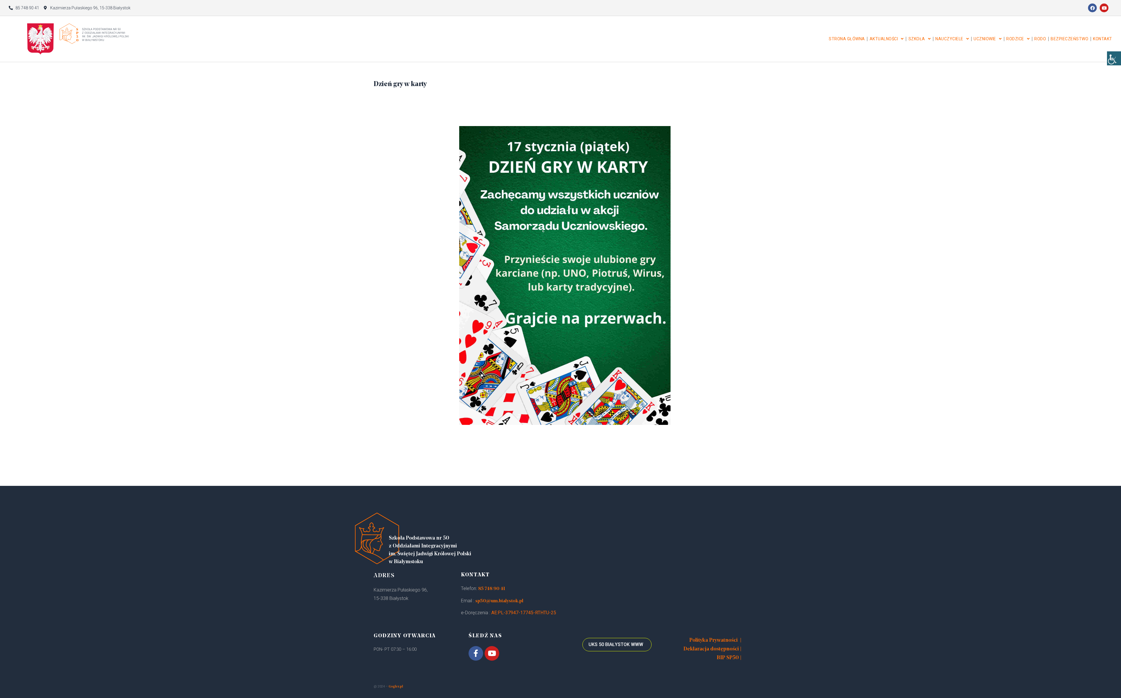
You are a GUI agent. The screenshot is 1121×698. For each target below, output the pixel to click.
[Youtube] (1104, 8)
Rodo (1040, 38)
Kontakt (1102, 38)
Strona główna (847, 38)
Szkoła (916, 38)
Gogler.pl (396, 686)
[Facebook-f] (476, 653)
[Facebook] (1092, 8)
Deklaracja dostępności (711, 649)
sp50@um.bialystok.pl (499, 601)
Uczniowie (985, 38)
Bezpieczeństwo (1069, 38)
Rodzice (1015, 38)
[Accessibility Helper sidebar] (1114, 58)
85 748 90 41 (491, 589)
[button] (617, 644)
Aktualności (884, 38)
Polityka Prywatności (713, 640)
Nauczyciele (949, 38)
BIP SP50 (728, 658)
